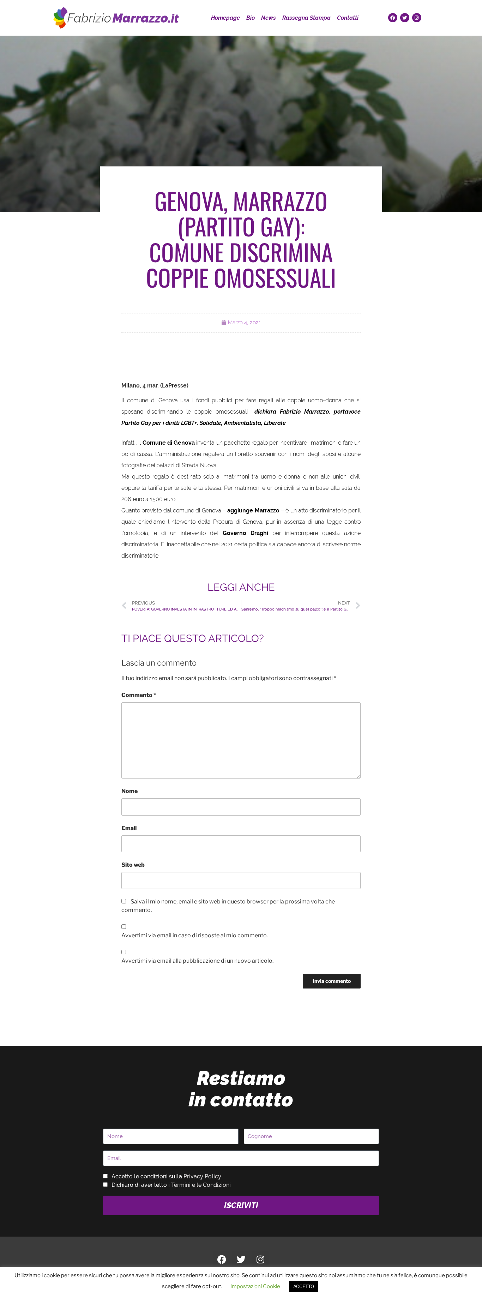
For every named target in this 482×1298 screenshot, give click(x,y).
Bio (250, 17)
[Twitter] (404, 17)
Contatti (348, 17)
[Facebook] (392, 17)
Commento (138, 695)
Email (129, 828)
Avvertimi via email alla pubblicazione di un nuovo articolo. (197, 960)
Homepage (225, 17)
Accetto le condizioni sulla (166, 1176)
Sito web (133, 864)
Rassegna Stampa (306, 17)
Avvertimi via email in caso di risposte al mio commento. (194, 935)
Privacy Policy (202, 1176)
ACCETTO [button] (303, 1286)
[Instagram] (416, 17)
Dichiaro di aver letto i (171, 1185)
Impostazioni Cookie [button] (255, 1286)
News (268, 17)
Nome (129, 791)
